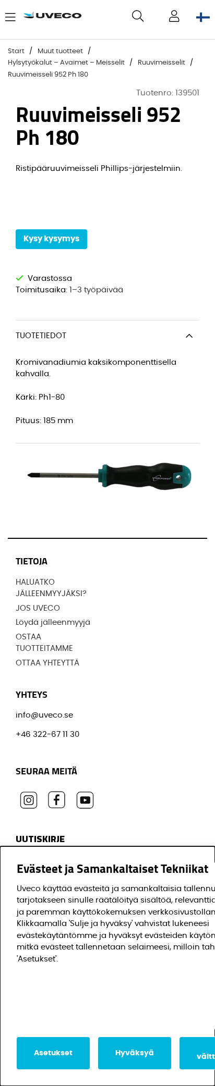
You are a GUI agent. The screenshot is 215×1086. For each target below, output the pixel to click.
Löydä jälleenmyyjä (53, 622)
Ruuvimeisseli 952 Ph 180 (48, 74)
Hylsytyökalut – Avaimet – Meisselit (66, 62)
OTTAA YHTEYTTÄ (47, 663)
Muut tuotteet (60, 51)
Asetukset (53, 1053)
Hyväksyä (134, 1053)
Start (16, 51)
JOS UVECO (38, 608)
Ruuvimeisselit (161, 62)
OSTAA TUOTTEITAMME (44, 643)
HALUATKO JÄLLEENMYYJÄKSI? (51, 588)
